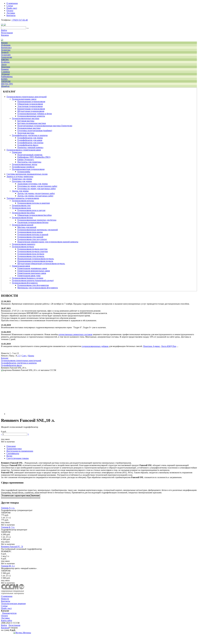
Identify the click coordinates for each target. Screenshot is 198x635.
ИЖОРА (5, 59)
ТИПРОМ (5, 81)
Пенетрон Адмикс (151, 346)
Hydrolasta (5, 45)
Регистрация (7, 33)
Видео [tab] (9, 456)
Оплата (4, 615)
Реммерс (5, 69)
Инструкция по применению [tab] (19, 451)
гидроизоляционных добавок (95, 346)
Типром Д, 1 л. (8, 508)
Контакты (5, 601)
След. (24, 356)
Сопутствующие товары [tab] (17, 458)
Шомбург (5, 86)
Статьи (4, 606)
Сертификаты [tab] (12, 453)
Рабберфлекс (7, 76)
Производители (9, 613)
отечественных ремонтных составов (75, 334)
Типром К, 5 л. (8, 527)
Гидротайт (6, 55)
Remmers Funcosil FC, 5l (12, 546)
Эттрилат (5, 74)
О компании (6, 596)
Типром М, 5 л (8, 566)
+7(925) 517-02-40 (19, 20)
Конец (31, 356)
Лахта (3, 64)
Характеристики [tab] (14, 448)
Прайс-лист (6, 608)
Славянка (5, 72)
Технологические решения (13, 603)
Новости (5, 599)
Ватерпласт (6, 47)
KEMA (4, 79)
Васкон (4, 43)
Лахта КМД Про (168, 346)
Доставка (5, 618)
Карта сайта (6, 620)
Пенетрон (5, 67)
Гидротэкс (6, 50)
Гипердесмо (6, 57)
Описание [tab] (11, 446)
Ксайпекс (5, 62)
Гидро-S (4, 52)
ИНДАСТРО (7, 84)
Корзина (5, 35)
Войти (4, 30)
